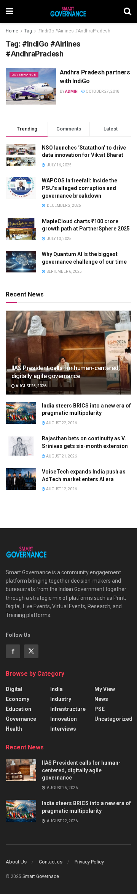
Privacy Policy (89, 862)
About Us (16, 862)
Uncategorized (113, 719)
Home (12, 31)
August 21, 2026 (61, 456)
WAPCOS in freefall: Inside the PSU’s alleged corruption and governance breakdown (79, 187)
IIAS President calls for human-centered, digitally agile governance (65, 372)
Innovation (63, 719)
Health (14, 729)
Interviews (63, 729)
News (101, 699)
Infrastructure (68, 709)
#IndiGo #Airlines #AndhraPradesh (74, 31)
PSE (99, 709)
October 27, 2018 (102, 91)
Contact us (50, 862)
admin (71, 91)
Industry (60, 699)
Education (18, 709)
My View (104, 689)
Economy (17, 699)
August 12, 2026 (61, 489)
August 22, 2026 (61, 423)
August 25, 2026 (30, 386)
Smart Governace (40, 876)
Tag (28, 31)
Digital (14, 689)
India (56, 689)
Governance (24, 74)
